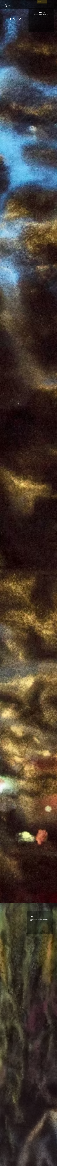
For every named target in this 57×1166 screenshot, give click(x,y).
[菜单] (52, 4)
